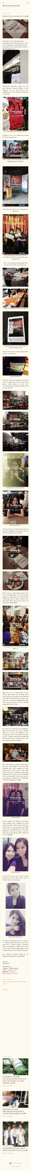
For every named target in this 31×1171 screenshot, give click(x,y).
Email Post (9, 979)
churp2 (8, 981)
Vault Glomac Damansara (20, 981)
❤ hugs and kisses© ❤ (11, 6)
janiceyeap (12, 971)
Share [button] (4, 979)
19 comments (10, 1116)
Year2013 (5, 983)
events (11, 981)
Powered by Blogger (17, 1163)
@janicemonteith (12, 970)
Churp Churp (13, 135)
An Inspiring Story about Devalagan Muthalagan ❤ (15, 1149)
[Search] (27, 2)
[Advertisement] (15, 1042)
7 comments (10, 1153)
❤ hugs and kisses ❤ (12, 973)
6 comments (10, 1085)
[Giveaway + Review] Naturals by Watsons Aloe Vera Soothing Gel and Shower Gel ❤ (15, 1080)
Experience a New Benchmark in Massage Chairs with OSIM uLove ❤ (14, 1111)
